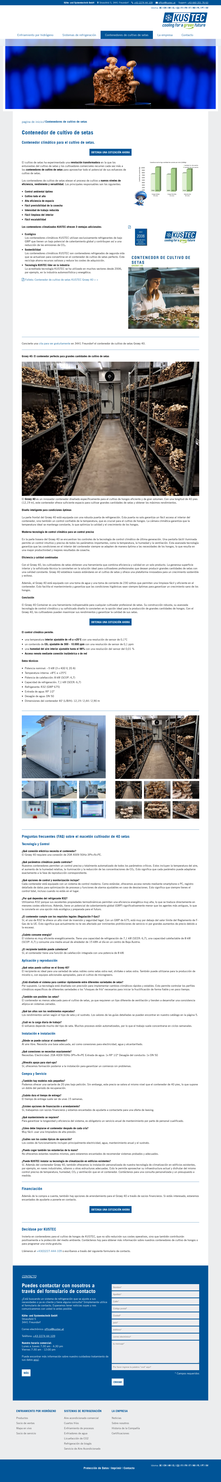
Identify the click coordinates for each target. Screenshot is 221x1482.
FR (186, 7)
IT (190, 7)
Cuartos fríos (71, 1423)
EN (165, 7)
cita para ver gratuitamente (54, 343)
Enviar (118, 1382)
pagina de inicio (32, 121)
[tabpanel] (110, 74)
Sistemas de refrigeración (79, 35)
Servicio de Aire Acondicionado (82, 1448)
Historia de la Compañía (126, 1428)
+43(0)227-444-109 (49, 1251)
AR (169, 7)
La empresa (165, 35)
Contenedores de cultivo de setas (126, 35)
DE (160, 7)
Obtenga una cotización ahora (110, 152)
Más (26, 1373)
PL (198, 7)
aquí (36, 1359)
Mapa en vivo (24, 1428)
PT (202, 7)
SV (207, 7)
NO (194, 7)
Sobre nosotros (120, 1423)
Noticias (116, 1418)
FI (182, 7)
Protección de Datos (96, 1468)
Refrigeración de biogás (78, 1443)
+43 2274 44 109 (143, 2)
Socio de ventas (25, 1423)
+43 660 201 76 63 (198, 2)
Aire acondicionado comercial (81, 1418)
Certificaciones (120, 1433)
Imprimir (116, 1468)
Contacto (187, 35)
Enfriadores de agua (75, 1433)
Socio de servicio (26, 1433)
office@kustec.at (167, 2)
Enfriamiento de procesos (79, 1428)
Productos (22, 1418)
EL (174, 7)
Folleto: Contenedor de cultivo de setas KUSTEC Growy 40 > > (61, 279)
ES (178, 7)
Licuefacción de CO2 (76, 1438)
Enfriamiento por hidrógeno (35, 35)
